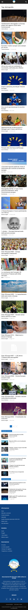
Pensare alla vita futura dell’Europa (12, 148)
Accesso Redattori (9, 604)
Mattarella (3, 517)
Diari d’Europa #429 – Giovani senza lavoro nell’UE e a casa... (12, 315)
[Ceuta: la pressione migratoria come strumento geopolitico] (4, 484)
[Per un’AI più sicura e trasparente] (4, 473)
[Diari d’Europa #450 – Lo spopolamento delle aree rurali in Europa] (14, 286)
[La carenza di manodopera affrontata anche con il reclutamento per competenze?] (4, 460)
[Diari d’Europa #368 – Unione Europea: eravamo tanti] (14, 368)
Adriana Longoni (4, 69)
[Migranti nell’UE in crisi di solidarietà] (4, 442)
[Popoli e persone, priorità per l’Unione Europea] (14, 78)
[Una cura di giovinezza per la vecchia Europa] (14, 99)
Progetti (3, 533)
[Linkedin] (14, 599)
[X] (17, 599)
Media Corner (4, 521)
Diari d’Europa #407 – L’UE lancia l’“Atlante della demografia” (11, 356)
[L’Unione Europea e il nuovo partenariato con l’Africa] (14, 203)
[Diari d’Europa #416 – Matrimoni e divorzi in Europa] (14, 327)
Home (2, 5)
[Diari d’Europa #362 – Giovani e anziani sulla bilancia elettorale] (14, 388)
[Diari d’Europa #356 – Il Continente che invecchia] (14, 409)
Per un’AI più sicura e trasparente (16, 471)
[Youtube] (21, 599)
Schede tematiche (5, 515)
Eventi (2, 531)
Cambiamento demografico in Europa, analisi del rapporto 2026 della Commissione (13, 25)
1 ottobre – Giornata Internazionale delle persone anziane (12, 232)
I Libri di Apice (4, 535)
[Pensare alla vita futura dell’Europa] (14, 140)
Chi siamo (3, 545)
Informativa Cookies (18, 604)
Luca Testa (3, 171)
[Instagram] (10, 599)
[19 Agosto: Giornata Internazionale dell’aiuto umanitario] (4, 467)
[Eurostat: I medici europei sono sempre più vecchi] (14, 38)
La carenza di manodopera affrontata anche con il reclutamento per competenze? (17, 460)
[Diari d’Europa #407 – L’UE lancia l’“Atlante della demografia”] (14, 347)
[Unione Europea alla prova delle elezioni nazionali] (4, 436)
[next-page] (16, 426)
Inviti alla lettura (4, 523)
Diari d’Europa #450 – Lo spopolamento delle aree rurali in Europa (14, 295)
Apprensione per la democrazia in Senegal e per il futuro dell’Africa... (12, 128)
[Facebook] (6, 599)
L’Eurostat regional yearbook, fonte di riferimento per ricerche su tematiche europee (13, 168)
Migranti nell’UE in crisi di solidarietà (17, 441)
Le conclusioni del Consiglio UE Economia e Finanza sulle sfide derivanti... (11, 273)
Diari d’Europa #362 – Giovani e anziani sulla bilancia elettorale (13, 397)
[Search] (26, 2)
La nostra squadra (5, 547)
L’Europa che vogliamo (6, 549)
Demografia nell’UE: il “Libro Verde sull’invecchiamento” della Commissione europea (12, 190)
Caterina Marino (4, 28)
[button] (2, 2)
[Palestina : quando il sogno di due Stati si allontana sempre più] (4, 449)
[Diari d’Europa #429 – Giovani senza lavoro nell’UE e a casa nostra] (14, 307)
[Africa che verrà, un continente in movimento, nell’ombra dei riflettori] (14, 58)
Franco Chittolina (4, 90)
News (2, 511)
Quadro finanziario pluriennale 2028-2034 (10, 519)
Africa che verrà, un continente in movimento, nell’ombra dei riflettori (12, 67)
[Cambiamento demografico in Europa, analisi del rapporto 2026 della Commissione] (14, 16)
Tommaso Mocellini (5, 49)
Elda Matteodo (4, 194)
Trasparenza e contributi (6, 551)
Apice (2, 277)
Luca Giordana (4, 234)
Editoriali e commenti (6, 513)
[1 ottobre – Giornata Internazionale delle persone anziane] (14, 223)
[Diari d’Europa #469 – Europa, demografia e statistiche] (14, 244)
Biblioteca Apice (4, 537)
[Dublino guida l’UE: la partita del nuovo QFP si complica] (4, 497)
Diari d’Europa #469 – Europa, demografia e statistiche (10, 252)
